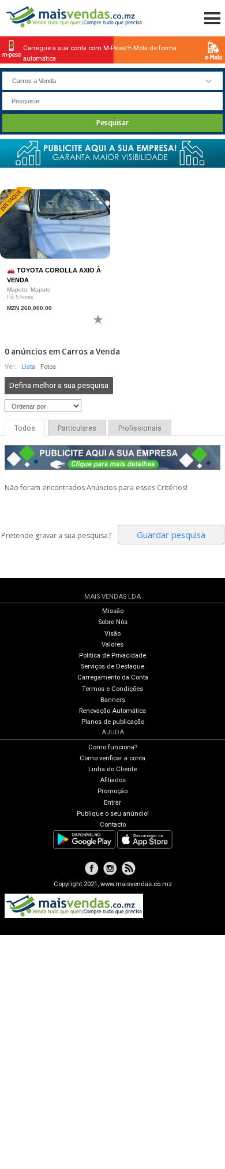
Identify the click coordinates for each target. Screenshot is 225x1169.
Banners (112, 700)
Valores (112, 644)
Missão (112, 611)
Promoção (112, 791)
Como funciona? (112, 747)
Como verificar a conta (112, 758)
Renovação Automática (112, 711)
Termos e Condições (112, 689)
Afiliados (113, 780)
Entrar (112, 802)
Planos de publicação (112, 722)
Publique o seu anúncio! (113, 813)
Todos (24, 428)
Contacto (113, 824)
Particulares (77, 428)
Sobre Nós (112, 622)
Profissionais (140, 428)
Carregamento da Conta (112, 677)
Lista (28, 367)
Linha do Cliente (112, 769)
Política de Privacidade (112, 655)
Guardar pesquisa (171, 534)
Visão (112, 633)
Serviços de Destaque (112, 666)
